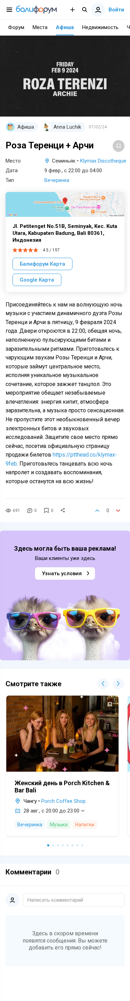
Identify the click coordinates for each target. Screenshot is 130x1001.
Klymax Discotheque (103, 161)
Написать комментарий (55, 900)
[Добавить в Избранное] (118, 146)
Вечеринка (56, 180)
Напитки (84, 824)
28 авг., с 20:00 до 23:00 (51, 811)
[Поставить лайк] (97, 510)
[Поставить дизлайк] (118, 510)
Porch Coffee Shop (63, 801)
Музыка (59, 824)
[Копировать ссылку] (62, 510)
